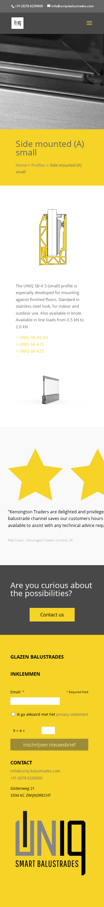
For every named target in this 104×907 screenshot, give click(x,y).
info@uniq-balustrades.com (35, 770)
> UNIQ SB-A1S (30, 344)
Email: (17, 691)
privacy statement (72, 714)
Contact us (52, 614)
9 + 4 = (19, 730)
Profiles (38, 165)
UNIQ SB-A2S (31, 351)
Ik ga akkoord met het (52, 714)
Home (21, 165)
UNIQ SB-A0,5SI (33, 337)
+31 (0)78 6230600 (29, 6)
